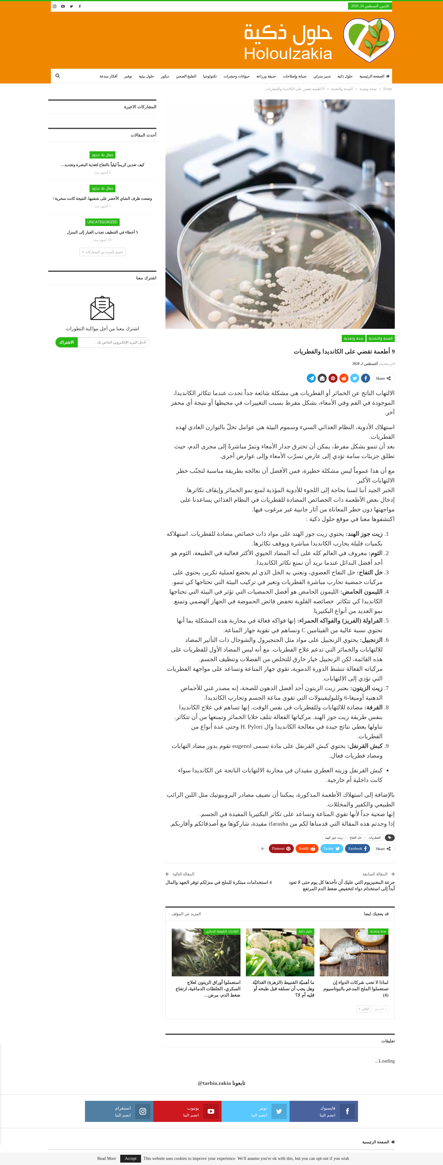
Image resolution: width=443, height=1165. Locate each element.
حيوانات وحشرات (237, 76)
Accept (131, 1158)
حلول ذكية (345, 76)
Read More (106, 1159)
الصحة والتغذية (381, 338)
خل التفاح (356, 837)
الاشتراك (66, 342)
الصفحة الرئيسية (372, 76)
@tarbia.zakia (214, 1083)
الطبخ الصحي (186, 76)
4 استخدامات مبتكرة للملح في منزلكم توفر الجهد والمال (218, 882)
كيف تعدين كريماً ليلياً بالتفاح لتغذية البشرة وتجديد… (102, 164)
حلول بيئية (146, 76)
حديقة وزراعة (266, 76)
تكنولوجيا (210, 76)
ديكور (165, 76)
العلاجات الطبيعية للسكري (222, 931)
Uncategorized (102, 222)
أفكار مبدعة (108, 76)
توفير (128, 76)
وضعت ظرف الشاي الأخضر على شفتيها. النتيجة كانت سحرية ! (102, 198)
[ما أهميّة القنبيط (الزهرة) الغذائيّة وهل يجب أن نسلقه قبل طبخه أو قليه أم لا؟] (280, 952)
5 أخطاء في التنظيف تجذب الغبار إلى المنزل (102, 232)
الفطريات (375, 837)
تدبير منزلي (322, 76)
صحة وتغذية (353, 338)
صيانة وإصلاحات (294, 76)
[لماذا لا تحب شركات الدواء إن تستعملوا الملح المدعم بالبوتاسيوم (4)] (354, 952)
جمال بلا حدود (102, 155)
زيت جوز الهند (334, 837)
